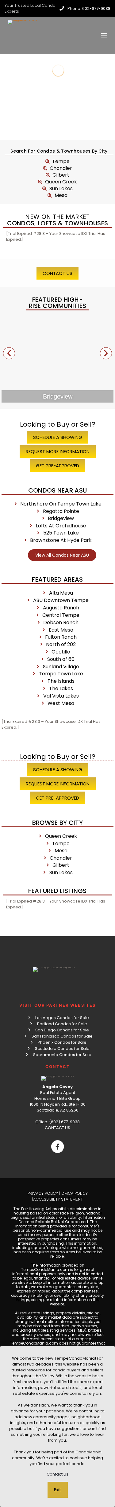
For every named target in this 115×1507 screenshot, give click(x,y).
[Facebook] (57, 1146)
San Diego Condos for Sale (62, 1030)
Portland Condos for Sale (62, 1024)
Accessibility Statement (58, 1199)
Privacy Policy (43, 1193)
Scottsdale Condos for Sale (62, 1048)
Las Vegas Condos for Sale (62, 1018)
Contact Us (57, 1474)
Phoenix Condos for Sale (62, 1042)
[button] (9, 353)
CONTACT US (57, 1128)
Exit (57, 1489)
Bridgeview (57, 396)
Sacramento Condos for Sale (62, 1055)
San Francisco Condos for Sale (62, 1036)
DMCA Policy (74, 1193)
